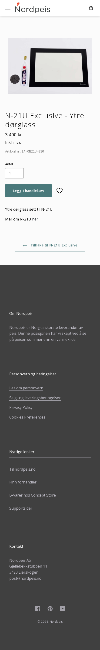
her (35, 219)
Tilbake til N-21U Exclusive (54, 245)
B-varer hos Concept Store (32, 495)
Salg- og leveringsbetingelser (35, 397)
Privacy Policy (21, 407)
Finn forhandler (23, 482)
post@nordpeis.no (25, 578)
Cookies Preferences (27, 417)
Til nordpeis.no (22, 469)
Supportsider (20, 508)
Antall (9, 164)
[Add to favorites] (59, 190)
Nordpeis (56, 621)
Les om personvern (26, 388)
